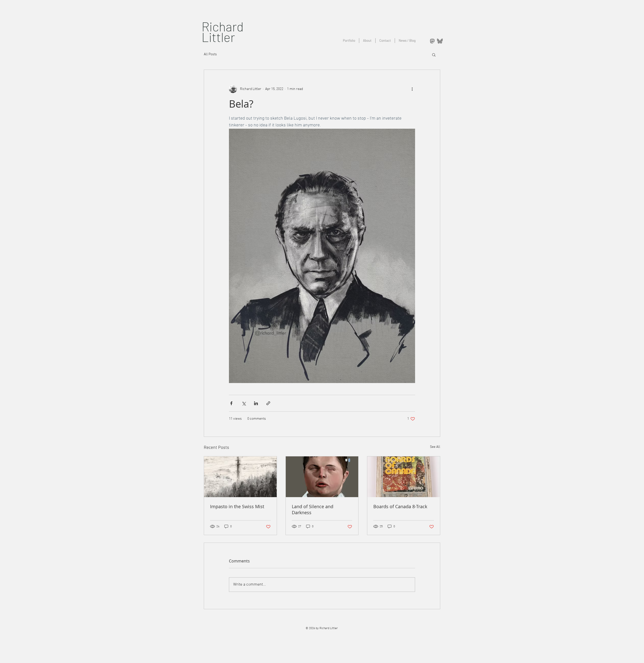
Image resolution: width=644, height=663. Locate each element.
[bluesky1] (440, 41)
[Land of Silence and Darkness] (322, 476)
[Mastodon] (432, 41)
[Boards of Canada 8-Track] (403, 476)
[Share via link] (268, 403)
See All (435, 447)
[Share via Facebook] (231, 403)
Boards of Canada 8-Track (400, 506)
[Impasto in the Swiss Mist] (240, 476)
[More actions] (412, 89)
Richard (223, 26)
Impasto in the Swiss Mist (237, 506)
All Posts (210, 54)
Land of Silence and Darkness (312, 509)
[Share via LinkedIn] (256, 403)
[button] (433, 55)
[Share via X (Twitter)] (243, 403)
